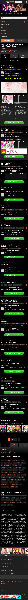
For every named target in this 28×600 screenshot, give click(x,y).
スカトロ (15, 467)
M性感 (12, 500)
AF (5, 132)
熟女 (21, 502)
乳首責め (3, 470)
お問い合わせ (4, 590)
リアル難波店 (4, 264)
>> (18, 439)
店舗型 (2, 497)
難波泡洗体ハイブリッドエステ (10, 246)
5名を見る (17, 136)
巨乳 (19, 462)
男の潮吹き (10, 474)
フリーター (9, 470)
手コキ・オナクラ (4, 502)
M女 (8, 479)
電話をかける (15, 122)
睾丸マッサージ (18, 479)
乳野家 (3, 207)
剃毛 (16, 209)
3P (2, 69)
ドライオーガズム (4, 486)
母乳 (12, 479)
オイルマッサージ (16, 477)
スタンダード (18, 500)
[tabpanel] (14, 429)
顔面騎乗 (3, 477)
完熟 (24, 479)
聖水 (19, 166)
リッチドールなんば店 (7, 67)
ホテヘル (7, 497)
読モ (11, 467)
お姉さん (19, 69)
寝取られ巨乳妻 (5, 164)
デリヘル (13, 497)
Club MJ (3, 379)
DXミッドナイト (21, 581)
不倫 (10, 472)
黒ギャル (15, 472)
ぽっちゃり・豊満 (4, 484)
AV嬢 (17, 482)
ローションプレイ (8, 69)
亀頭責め (12, 486)
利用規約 (3, 589)
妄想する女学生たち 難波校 (9, 301)
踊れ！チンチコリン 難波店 (9, 342)
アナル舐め (3, 479)
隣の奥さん (21, 470)
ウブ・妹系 (14, 465)
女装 (18, 474)
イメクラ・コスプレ (5, 500)
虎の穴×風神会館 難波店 (8, 282)
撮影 (15, 474)
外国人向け (4, 583)
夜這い (9, 132)
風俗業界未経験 (16, 303)
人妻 (17, 497)
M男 (21, 484)
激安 (17, 502)
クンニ (24, 467)
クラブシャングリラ (6, 360)
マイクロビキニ (12, 248)
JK (17, 228)
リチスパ (3, 189)
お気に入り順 (23, 57)
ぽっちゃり (3, 504)
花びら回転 (9, 477)
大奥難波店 (4, 321)
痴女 (16, 486)
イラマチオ (14, 166)
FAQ (15, 590)
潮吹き (21, 132)
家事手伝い (11, 482)
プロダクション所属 (14, 484)
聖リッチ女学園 (5, 225)
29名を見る (16, 73)
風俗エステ (12, 502)
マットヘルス (23, 497)
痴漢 (2, 303)
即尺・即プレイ (15, 132)
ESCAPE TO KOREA (13, 581)
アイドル (21, 228)
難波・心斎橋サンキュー (8, 130)
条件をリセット (20, 40)
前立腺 (14, 69)
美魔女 (22, 460)
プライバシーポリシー (10, 589)
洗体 (23, 477)
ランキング (14, 57)
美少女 (22, 303)
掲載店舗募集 (19, 589)
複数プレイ (22, 344)
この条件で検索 (7, 40)
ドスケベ (22, 323)
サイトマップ (10, 590)
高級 (25, 502)
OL (7, 467)
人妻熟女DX (4, 581)
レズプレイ (23, 474)
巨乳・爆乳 (10, 504)
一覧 (5, 57)
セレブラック (4, 400)
